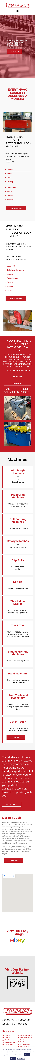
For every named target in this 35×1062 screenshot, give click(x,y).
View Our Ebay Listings (17, 932)
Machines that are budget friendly (18, 661)
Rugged (10, 286)
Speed (9, 173)
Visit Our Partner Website (17, 971)
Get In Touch (14, 51)
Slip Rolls (18, 560)
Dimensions (11, 188)
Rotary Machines (18, 541)
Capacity (10, 169)
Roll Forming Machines (18, 520)
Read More (21, 1059)
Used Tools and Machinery (18, 696)
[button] (17, 10)
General (10, 196)
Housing (10, 182)
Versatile (10, 274)
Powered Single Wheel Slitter (18, 588)
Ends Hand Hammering (15, 270)
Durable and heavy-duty (18, 547)
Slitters (18, 581)
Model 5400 (11, 266)
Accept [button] (27, 1055)
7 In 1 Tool (18, 625)
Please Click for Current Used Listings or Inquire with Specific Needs (18, 707)
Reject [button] (13, 1059)
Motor (9, 178)
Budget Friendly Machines (17, 653)
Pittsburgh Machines (18, 496)
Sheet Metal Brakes (18, 602)
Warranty (10, 200)
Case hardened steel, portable (17, 528)
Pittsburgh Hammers (18, 472)
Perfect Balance (12, 278)
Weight (9, 192)
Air (16, 480)
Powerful (10, 282)
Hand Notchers (18, 673)
